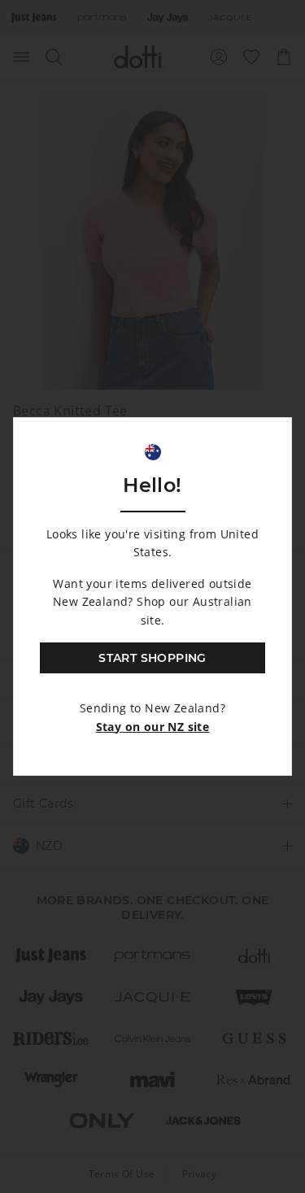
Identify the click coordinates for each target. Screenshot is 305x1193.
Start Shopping (152, 658)
